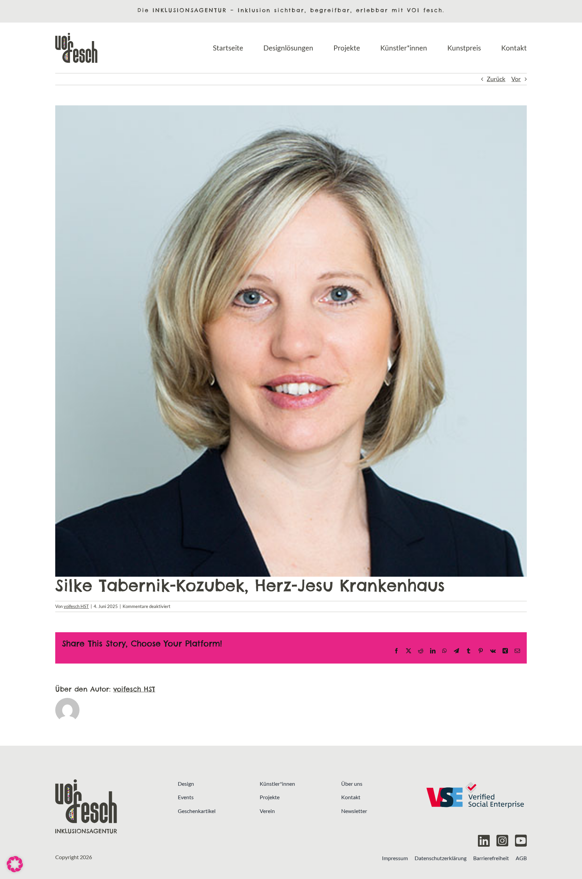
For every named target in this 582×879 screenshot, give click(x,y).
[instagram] (502, 840)
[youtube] (521, 840)
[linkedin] (484, 840)
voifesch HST (76, 606)
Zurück (496, 78)
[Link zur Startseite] (107, 806)
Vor (516, 78)
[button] (15, 864)
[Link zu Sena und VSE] (475, 806)
